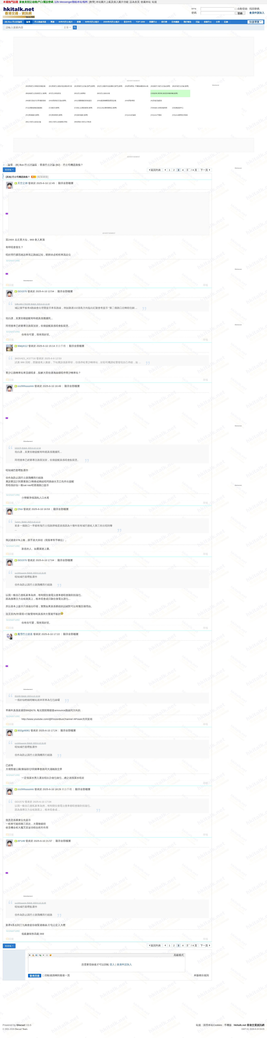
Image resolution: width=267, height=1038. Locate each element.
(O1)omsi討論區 (130, 115)
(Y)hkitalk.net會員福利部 (159, 108)
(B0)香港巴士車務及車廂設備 (35, 86)
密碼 (193, 12)
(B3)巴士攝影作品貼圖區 (105, 86)
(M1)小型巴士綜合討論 (33, 122)
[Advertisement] (133, 56)
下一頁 (204, 170)
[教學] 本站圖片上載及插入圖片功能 (108, 2)
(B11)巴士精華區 (80, 93)
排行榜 (164, 22)
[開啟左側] (3, 176)
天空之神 (23, 183)
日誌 (198, 22)
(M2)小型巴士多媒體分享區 (58, 122)
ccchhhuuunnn (26, 386)
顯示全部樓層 (65, 183)
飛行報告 (187, 22)
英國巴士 (153, 22)
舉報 (205, 285)
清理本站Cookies (212, 1025)
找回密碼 (254, 8)
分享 (218, 22)
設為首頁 (135, 2)
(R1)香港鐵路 (30, 115)
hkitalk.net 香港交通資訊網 (4, 165)
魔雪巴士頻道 (25, 634)
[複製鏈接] (42, 176)
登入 (112, 964)
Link (40, 955)
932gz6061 (24, 730)
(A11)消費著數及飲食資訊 (83, 100)
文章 (66, 27)
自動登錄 (242, 8)
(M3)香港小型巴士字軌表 (82, 122)
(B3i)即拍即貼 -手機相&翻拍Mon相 (136, 86)
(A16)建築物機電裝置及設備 (106, 100)
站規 (154, 2)
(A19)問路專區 (130, 100)
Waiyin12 (23, 346)
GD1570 (22, 291)
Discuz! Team (21, 1029)
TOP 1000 (140, 22)
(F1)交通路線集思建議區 (34, 108)
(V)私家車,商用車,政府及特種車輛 (162, 93)
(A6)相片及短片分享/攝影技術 (36, 100)
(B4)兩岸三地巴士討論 (158, 86)
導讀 (52, 22)
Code (47, 955)
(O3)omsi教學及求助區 (180, 115)
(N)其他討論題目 (156, 100)
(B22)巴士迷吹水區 (103, 93)
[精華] (93, 86)
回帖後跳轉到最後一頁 (57, 975)
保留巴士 (208, 22)
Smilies (50, 955)
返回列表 (156, 170)
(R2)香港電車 (53, 115)
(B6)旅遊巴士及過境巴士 (34, 93)
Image (36, 955)
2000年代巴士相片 (111, 22)
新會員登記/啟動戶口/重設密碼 (36, 2)
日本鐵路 (175, 22)
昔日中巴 (128, 22)
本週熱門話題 (10, 2)
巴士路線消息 (40, 22)
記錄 (226, 22)
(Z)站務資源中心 (177, 108)
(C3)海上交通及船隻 (81, 108)
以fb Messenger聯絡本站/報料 (71, 2)
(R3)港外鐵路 (78, 115)
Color (33, 955)
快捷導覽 (254, 22)
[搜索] (75, 27)
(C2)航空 (52, 108)
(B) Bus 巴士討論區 (13, 22)
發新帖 (8, 170)
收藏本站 (146, 2)
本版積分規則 (201, 975)
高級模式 (179, 955)
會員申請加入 (256, 12)
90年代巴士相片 (92, 22)
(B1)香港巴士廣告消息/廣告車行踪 (60, 86)
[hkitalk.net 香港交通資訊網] (19, 11)
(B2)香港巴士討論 (80, 86)
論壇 (28, 22)
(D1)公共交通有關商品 (104, 108)
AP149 (21, 841)
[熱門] (89, 86)
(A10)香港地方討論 (55, 100)
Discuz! (21, 1025)
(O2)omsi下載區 (156, 115)
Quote (43, 955)
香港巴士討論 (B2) (50, 164)
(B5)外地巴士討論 (178, 86)
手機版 (228, 1025)
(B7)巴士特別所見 (55, 93)
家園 (79, 22)
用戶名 (193, 9)
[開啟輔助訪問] (263, 2)
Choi (20, 509)
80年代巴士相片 (66, 22)
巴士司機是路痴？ (73, 164)
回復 (11, 285)
